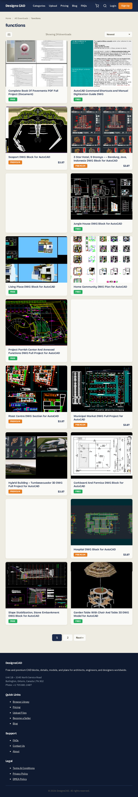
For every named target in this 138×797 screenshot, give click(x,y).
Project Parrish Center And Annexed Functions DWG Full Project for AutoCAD (34, 351)
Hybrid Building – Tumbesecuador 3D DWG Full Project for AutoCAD (35, 484)
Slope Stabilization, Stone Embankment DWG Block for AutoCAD (33, 614)
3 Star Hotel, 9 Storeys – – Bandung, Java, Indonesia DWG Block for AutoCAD (100, 158)
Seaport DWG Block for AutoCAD (29, 157)
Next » (79, 637)
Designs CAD (15, 6)
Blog (15, 723)
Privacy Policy (20, 773)
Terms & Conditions (24, 768)
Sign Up (125, 5)
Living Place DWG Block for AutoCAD (31, 286)
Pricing (16, 707)
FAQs (16, 740)
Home (8, 18)
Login (113, 5)
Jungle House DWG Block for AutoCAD (98, 223)
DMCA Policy (20, 779)
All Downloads (21, 18)
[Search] (105, 6)
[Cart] (97, 6)
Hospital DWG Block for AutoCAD (95, 549)
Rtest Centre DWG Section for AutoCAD (33, 416)
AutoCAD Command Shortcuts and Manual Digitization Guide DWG (101, 92)
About (16, 751)
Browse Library (21, 701)
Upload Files (20, 712)
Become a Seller (22, 718)
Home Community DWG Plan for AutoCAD (100, 286)
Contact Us (19, 745)
